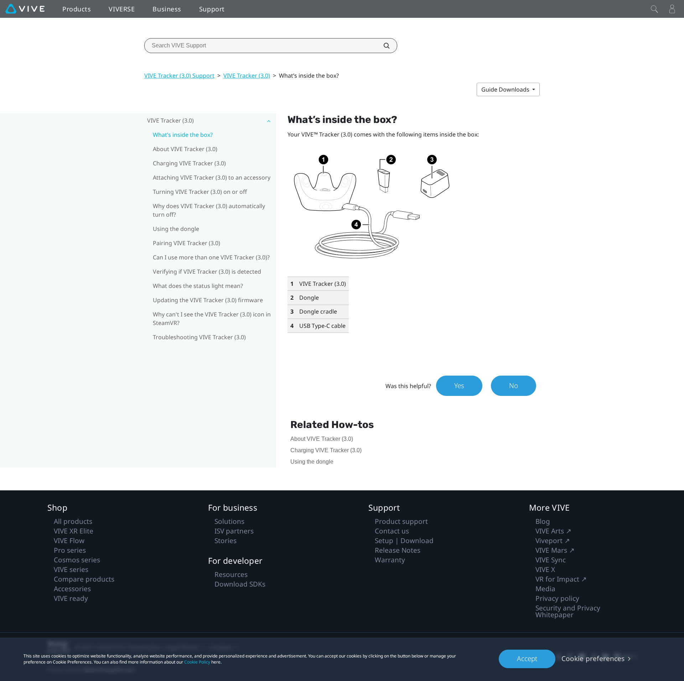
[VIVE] (25, 9)
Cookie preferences (593, 658)
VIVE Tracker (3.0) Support (179, 75)
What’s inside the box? (183, 135)
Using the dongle (176, 229)
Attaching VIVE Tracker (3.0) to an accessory (211, 177)
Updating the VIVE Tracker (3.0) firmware (208, 300)
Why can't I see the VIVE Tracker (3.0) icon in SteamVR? (212, 318)
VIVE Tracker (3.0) (246, 75)
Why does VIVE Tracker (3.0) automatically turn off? (209, 210)
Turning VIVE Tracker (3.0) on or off (200, 192)
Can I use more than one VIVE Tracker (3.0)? (211, 257)
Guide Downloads (506, 89)
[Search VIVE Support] (382, 45)
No (513, 385)
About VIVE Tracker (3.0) (185, 149)
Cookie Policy (197, 662)
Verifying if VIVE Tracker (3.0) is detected (207, 271)
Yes (459, 385)
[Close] (654, 9)
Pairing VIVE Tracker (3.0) (186, 243)
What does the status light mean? (198, 286)
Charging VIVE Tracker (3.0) (189, 163)
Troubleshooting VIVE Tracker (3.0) (199, 337)
